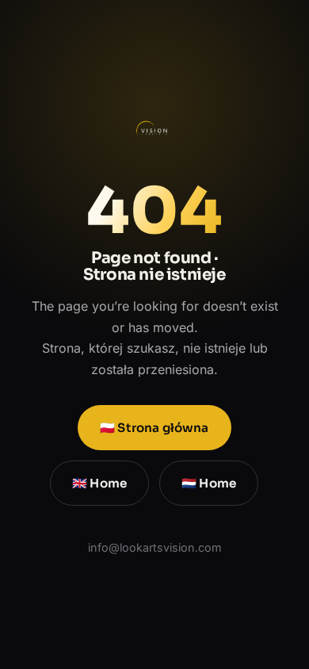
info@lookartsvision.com (155, 547)
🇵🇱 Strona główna (154, 427)
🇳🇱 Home (209, 483)
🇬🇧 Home (99, 483)
